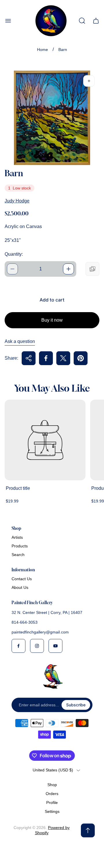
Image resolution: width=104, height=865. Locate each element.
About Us (20, 587)
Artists (17, 537)
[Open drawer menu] (8, 20)
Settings (52, 811)
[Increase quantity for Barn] (68, 268)
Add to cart (52, 300)
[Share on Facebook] (46, 358)
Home (42, 49)
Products (20, 546)
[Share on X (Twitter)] (63, 358)
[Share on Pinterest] (81, 358)
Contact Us (22, 578)
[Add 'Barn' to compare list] (92, 269)
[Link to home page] (52, 676)
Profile (52, 802)
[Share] (29, 358)
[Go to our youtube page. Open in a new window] (55, 646)
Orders (52, 793)
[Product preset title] (45, 440)
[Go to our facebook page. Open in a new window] (18, 646)
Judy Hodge (17, 200)
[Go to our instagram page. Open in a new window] (37, 646)
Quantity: (14, 254)
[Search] (82, 20)
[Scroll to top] (88, 830)
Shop (52, 784)
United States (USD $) (53, 770)
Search (18, 554)
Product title (18, 488)
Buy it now (52, 320)
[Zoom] (89, 81)
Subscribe (76, 704)
